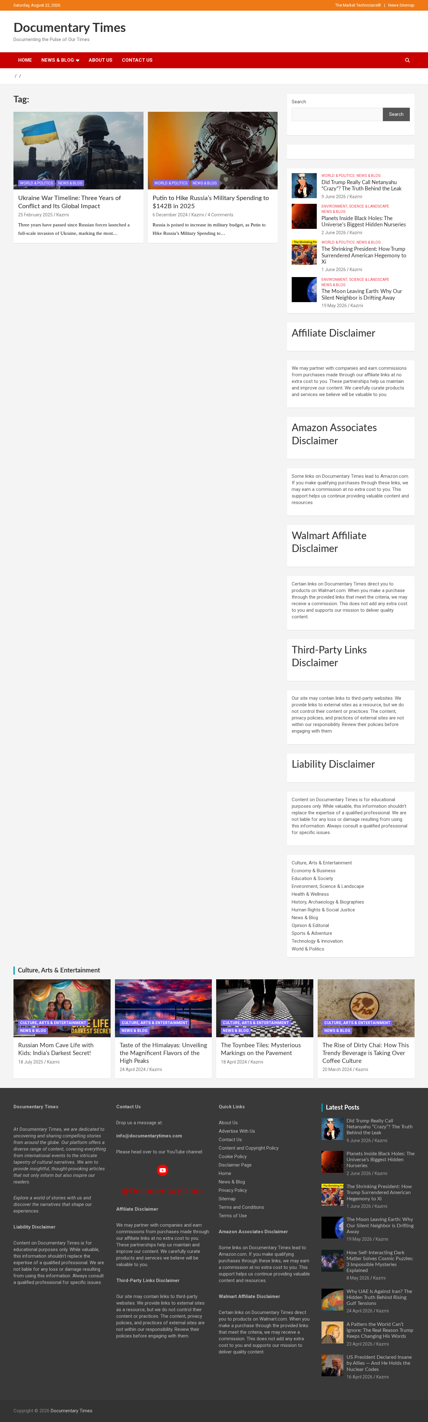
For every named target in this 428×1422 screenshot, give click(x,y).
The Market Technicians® (358, 5)
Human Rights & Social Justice (323, 910)
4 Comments (220, 214)
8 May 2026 (358, 1277)
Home (25, 60)
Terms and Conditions (241, 1207)
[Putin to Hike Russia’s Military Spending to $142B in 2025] (212, 150)
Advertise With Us (237, 1131)
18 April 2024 (234, 1061)
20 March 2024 (337, 1069)
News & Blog (57, 60)
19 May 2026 (334, 305)
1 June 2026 (333, 269)
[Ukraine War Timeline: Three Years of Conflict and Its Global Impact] (78, 150)
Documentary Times (69, 28)
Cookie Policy (233, 1156)
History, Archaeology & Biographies (328, 902)
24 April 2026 (360, 1310)
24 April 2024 (133, 1069)
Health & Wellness (310, 894)
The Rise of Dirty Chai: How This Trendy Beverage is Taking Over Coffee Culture (365, 1053)
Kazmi (62, 214)
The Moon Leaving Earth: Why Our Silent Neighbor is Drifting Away (380, 1225)
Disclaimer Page (235, 1165)
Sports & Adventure (312, 933)
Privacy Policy (233, 1190)
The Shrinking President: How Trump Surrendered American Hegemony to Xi (363, 255)
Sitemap (227, 1199)
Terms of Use (233, 1215)
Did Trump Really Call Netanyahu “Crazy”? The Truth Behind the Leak (380, 1126)
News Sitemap (401, 5)
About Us (100, 60)
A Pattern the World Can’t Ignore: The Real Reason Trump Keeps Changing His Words (380, 1330)
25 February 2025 (35, 214)
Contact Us (137, 60)
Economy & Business (314, 870)
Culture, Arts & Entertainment (322, 863)
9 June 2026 (333, 196)
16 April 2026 (360, 1376)
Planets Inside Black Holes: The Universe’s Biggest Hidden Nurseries (381, 1159)
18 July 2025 (30, 1061)
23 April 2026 (360, 1344)
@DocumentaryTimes (163, 1191)
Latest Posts (342, 1108)
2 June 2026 (333, 232)
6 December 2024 (170, 214)
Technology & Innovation (317, 941)
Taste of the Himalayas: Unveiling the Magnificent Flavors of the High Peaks (163, 1053)
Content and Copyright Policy (249, 1148)
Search (299, 102)
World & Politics (36, 183)
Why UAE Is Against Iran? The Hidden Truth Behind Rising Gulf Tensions (379, 1297)
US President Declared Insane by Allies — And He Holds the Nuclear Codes (379, 1363)
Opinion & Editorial (310, 925)
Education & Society (312, 878)
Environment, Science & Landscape (355, 206)
